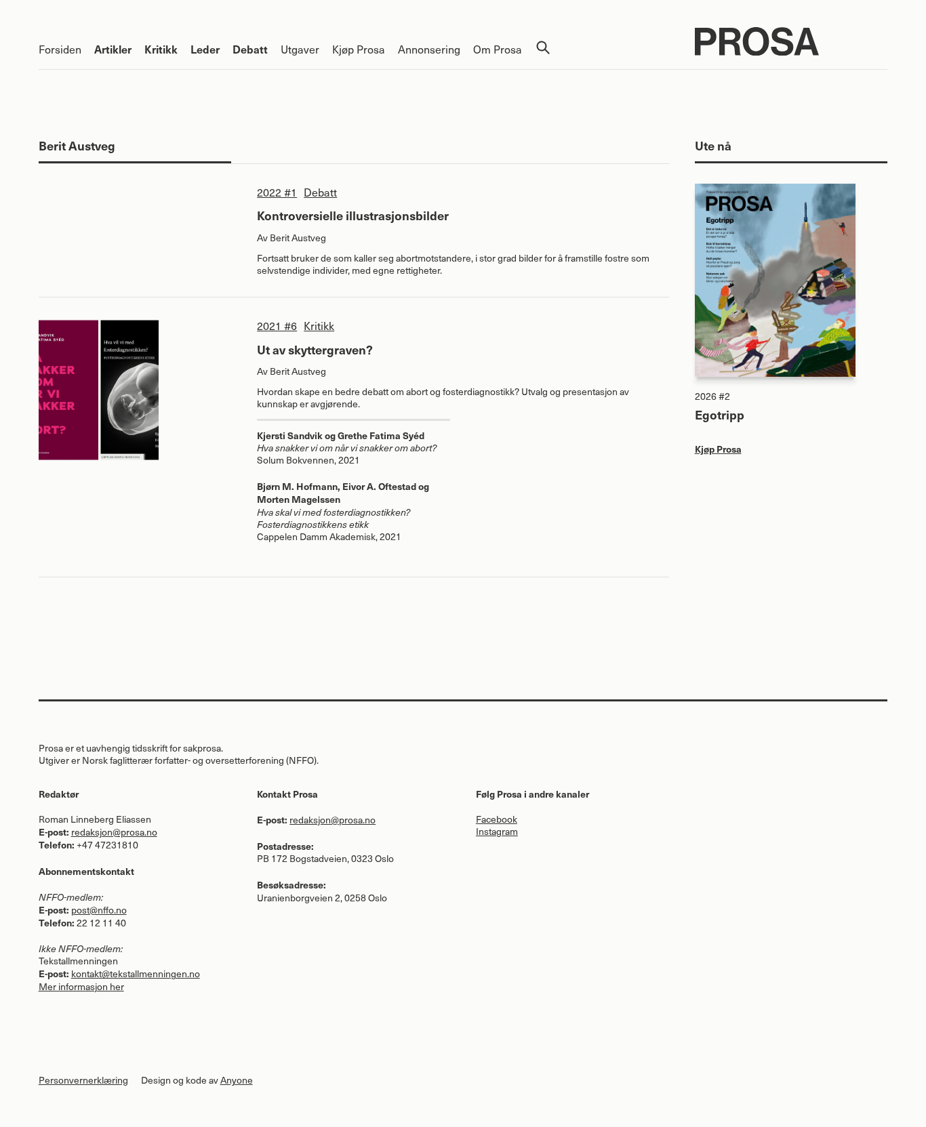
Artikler (113, 48)
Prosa (791, 41)
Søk (543, 47)
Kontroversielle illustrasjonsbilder (353, 215)
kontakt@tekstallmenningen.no (135, 973)
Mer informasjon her (81, 986)
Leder (205, 48)
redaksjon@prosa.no (114, 832)
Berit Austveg (298, 237)
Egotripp (719, 414)
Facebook (496, 819)
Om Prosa (497, 49)
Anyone (236, 1080)
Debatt (250, 48)
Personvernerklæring (83, 1080)
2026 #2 (712, 396)
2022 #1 (277, 192)
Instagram (497, 831)
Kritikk (161, 48)
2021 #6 (277, 325)
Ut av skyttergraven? (315, 349)
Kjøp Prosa (358, 49)
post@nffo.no (99, 910)
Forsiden (60, 49)
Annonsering (429, 49)
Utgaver (300, 49)
